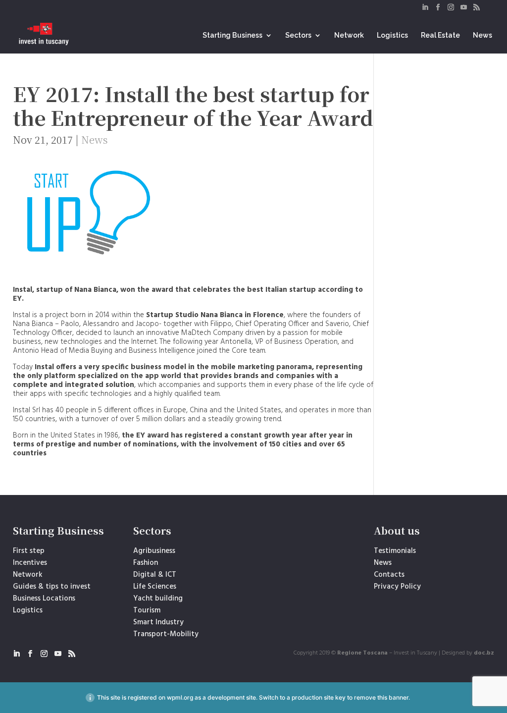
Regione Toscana (362, 653)
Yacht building (158, 598)
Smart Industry (158, 622)
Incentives (30, 563)
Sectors (298, 35)
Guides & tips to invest (52, 587)
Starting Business (232, 35)
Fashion (145, 563)
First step (29, 551)
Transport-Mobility (166, 634)
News (482, 35)
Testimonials (395, 551)
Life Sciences (154, 587)
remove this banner (381, 697)
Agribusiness (154, 551)
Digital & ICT (154, 575)
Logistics (392, 35)
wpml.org (180, 697)
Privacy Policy (397, 587)
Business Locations (44, 598)
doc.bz (484, 653)
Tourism (146, 610)
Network (349, 35)
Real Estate (440, 35)
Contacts (389, 575)
